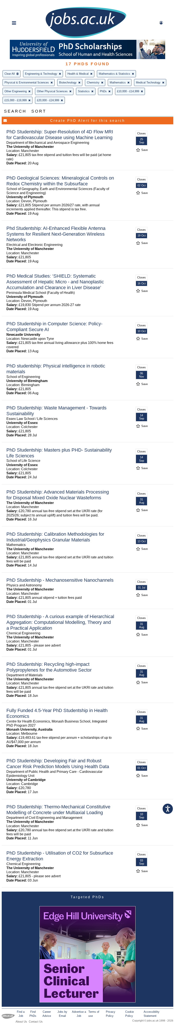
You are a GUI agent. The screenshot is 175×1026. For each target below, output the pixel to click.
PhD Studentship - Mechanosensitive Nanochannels (60, 580)
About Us (21, 1021)
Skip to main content (17, 4)
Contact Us (36, 1021)
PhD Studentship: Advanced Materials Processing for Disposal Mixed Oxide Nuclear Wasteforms (57, 494)
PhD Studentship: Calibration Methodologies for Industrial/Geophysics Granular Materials (55, 537)
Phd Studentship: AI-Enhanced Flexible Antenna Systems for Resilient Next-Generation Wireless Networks (55, 234)
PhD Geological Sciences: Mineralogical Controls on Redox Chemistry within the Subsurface (60, 180)
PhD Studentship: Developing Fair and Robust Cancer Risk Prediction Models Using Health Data (57, 763)
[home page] (85, 38)
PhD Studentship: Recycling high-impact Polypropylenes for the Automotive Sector (49, 667)
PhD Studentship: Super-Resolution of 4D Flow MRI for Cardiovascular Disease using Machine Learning (59, 134)
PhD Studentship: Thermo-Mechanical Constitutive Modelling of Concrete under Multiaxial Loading (58, 809)
